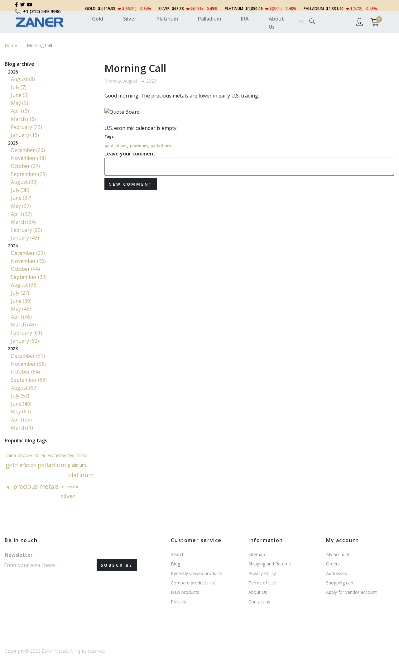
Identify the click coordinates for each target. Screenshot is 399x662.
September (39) (29, 277)
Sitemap (256, 554)
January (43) (25, 237)
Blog (175, 564)
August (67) (24, 387)
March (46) (23, 324)
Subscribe (117, 565)
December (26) (28, 150)
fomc (81, 455)
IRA (245, 18)
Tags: (109, 136)
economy (56, 455)
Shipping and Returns (269, 564)
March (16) (23, 119)
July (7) (18, 87)
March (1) (22, 427)
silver (121, 146)
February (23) (26, 127)
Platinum (167, 18)
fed (71, 455)
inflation (28, 465)
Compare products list (193, 583)
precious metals (36, 486)
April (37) (21, 214)
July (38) (20, 190)
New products (185, 592)
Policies (178, 602)
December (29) (28, 253)
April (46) (21, 316)
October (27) (25, 166)
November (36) (28, 261)
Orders (333, 564)
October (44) (25, 268)
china (11, 455)
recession (69, 486)
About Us (276, 22)
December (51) (28, 355)
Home (11, 45)
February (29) (26, 229)
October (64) (25, 371)
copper (25, 455)
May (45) (21, 308)
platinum (139, 146)
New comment (130, 184)
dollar (40, 455)
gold (108, 146)
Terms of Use (262, 583)
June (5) (20, 95)
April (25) (21, 419)
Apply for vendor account (351, 592)
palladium (161, 146)
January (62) (25, 340)
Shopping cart (340, 583)
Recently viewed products (196, 573)
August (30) (24, 182)
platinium (77, 465)
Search (178, 554)
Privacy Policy (262, 573)
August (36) (24, 284)
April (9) (20, 110)
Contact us (259, 602)
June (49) (21, 403)
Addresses (336, 573)
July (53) (20, 395)
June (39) (21, 301)
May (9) (19, 103)
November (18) (28, 158)
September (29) (29, 174)
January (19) (25, 134)
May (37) (21, 205)
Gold (97, 18)
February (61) (26, 332)
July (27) (20, 292)
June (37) (21, 197)
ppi (9, 486)
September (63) (29, 379)
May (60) (21, 411)
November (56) (28, 363)
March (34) (23, 221)
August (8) (23, 79)
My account (338, 554)
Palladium (209, 18)
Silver (130, 18)
